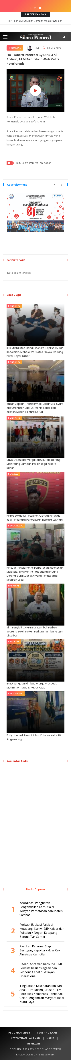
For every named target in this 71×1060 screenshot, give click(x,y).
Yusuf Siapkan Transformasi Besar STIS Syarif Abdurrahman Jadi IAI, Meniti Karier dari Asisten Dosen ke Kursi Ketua (35, 408)
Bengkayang (15, 525)
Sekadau (13, 473)
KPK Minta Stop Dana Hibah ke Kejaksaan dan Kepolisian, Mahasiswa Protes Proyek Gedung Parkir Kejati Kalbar (35, 352)
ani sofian (45, 163)
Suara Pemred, (30, 163)
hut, (18, 163)
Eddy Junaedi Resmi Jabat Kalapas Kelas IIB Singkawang (34, 737)
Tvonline (15, 47)
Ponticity (14, 306)
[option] (35, 212)
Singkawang (15, 693)
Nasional (13, 585)
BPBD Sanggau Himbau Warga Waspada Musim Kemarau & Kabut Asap (32, 685)
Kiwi (36, 47)
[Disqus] (35, 819)
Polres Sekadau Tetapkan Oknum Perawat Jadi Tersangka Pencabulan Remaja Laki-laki (35, 518)
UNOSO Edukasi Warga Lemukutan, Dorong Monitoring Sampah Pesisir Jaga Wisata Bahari (33, 464)
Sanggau (13, 641)
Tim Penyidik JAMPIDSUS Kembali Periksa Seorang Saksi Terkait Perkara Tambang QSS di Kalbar (35, 631)
